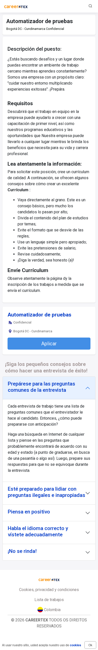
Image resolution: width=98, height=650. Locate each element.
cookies (75, 645)
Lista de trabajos (49, 599)
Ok (90, 645)
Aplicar (49, 344)
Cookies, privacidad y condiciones (49, 589)
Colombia (52, 609)
